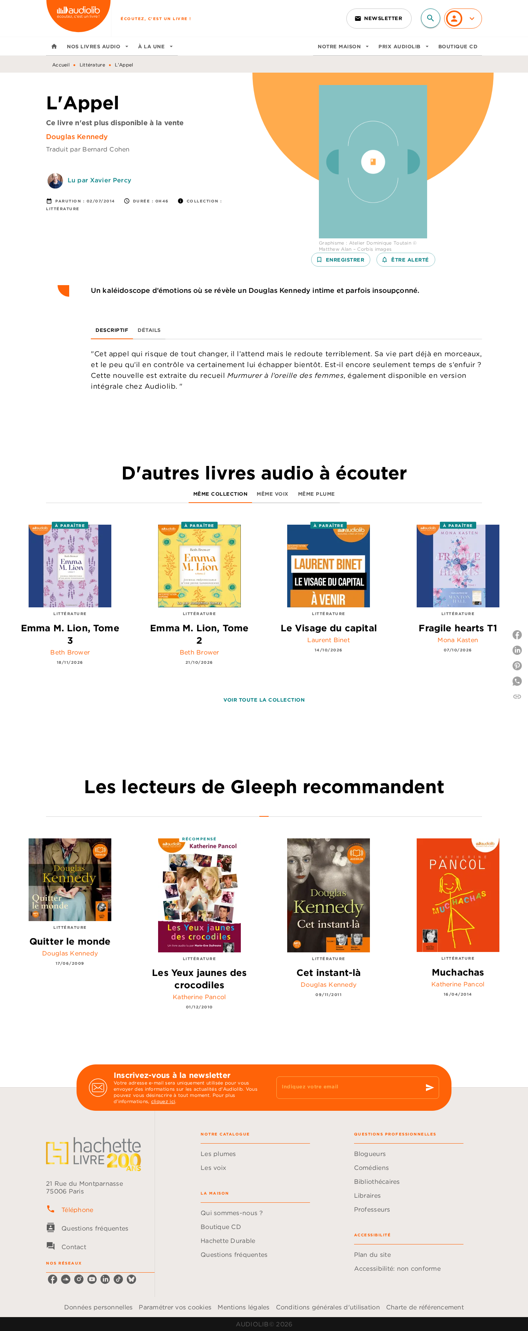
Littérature (92, 65)
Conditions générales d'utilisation (328, 1307)
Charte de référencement (425, 1307)
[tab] (54, 46)
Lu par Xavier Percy (99, 180)
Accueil (61, 65)
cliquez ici (163, 1101)
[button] (379, 18)
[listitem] (52, 1279)
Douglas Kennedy (77, 136)
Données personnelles (98, 1307)
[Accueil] (78, 18)
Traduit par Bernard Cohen (88, 149)
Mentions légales (243, 1307)
